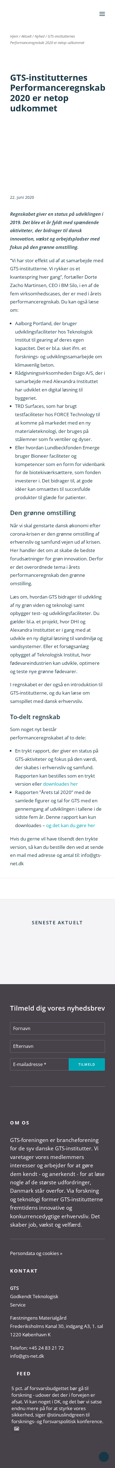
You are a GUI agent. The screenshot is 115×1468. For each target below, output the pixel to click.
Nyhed (40, 36)
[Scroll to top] (104, 1456)
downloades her (60, 784)
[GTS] (26, 14)
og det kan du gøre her (70, 825)
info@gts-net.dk (27, 1356)
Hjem (14, 36)
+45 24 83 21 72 (46, 1348)
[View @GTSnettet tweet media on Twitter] (16, 1428)
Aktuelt (26, 36)
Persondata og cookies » (36, 1253)
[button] (102, 14)
